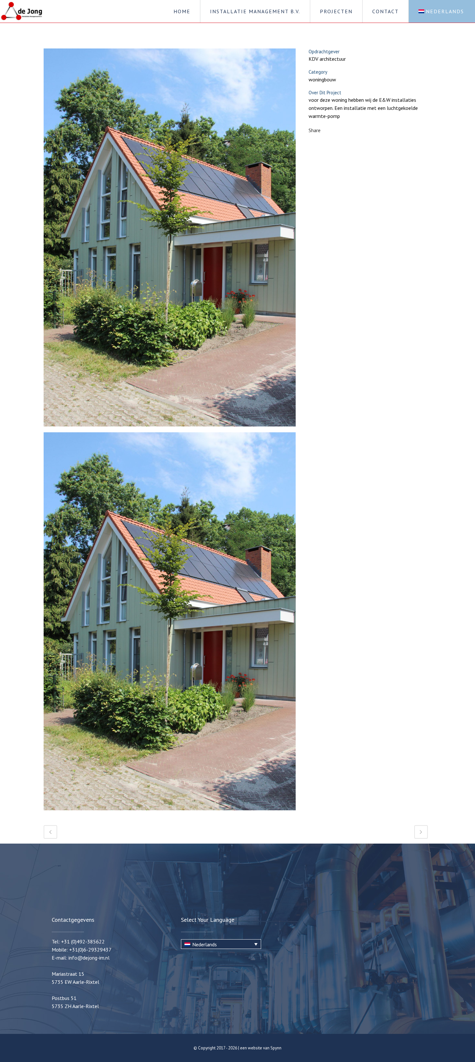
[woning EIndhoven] (170, 240)
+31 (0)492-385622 (83, 941)
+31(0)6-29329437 (90, 949)
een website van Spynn (260, 1048)
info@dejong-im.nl (89, 957)
